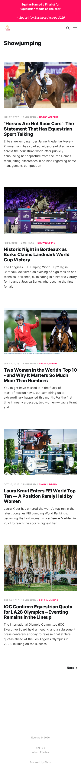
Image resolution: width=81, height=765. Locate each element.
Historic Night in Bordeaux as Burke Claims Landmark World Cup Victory (37, 255)
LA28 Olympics (48, 600)
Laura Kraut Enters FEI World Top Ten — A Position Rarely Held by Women (39, 496)
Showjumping (46, 242)
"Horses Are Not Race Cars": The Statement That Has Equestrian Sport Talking (39, 129)
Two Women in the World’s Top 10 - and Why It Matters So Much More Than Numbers (40, 375)
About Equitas (40, 752)
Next (70, 668)
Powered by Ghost (41, 762)
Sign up (40, 747)
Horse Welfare (48, 117)
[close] (76, 11)
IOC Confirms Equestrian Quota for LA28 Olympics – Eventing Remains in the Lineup (38, 612)
